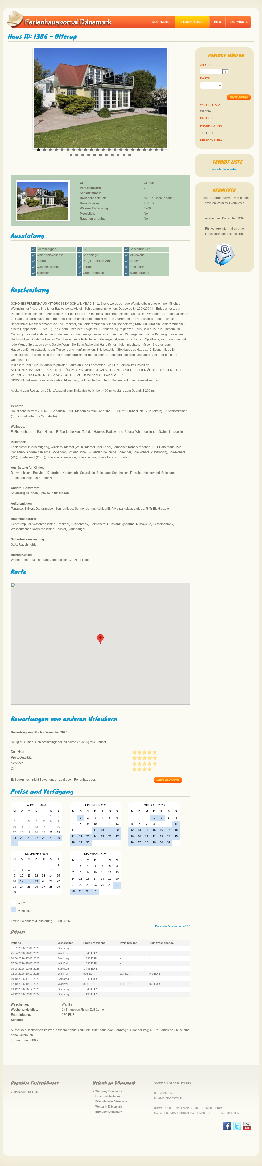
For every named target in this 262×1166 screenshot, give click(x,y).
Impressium (213, 1108)
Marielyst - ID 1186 (26, 1091)
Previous (28, 97)
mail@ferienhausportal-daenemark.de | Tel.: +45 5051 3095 (196, 1113)
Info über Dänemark (108, 1111)
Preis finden (239, 97)
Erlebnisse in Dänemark (111, 1101)
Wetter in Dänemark (108, 1106)
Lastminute (239, 21)
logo (63, 19)
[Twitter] (237, 1126)
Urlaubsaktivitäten (107, 1096)
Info (217, 21)
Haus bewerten (167, 780)
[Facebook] (227, 1126)
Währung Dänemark (108, 1091)
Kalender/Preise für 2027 (172, 926)
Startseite (160, 21)
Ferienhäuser (192, 21)
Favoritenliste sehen (224, 169)
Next (172, 97)
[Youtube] (247, 1126)
